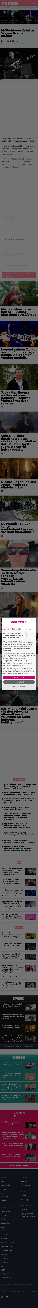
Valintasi (28, 629)
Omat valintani (19, 682)
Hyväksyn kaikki (19, 677)
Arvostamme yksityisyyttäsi (11, 629)
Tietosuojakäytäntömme (19, 686)
